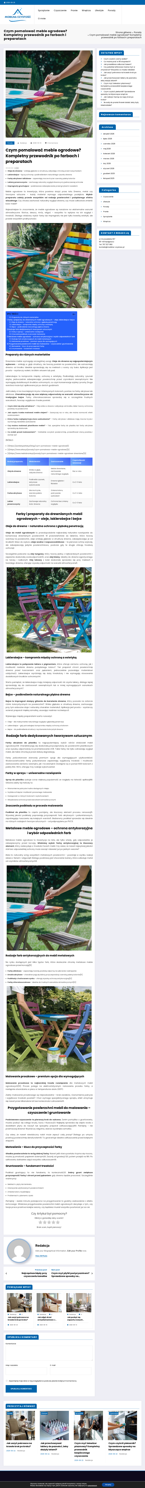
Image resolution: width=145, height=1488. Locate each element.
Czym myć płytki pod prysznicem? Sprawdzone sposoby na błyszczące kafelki (70, 1275)
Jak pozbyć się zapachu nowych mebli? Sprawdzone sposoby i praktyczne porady (76, 1318)
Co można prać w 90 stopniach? (117, 61)
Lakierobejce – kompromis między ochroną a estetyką (32, 325)
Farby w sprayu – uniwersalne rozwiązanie (28, 332)
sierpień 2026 (108, 134)
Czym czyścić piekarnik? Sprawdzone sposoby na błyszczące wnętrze (122, 1446)
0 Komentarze (52, 143)
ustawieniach (92, 1486)
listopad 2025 (108, 178)
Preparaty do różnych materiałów (25, 317)
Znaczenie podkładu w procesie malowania (28, 334)
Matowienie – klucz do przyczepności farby (28, 346)
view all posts (41, 1256)
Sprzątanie (44, 10)
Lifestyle (99, 10)
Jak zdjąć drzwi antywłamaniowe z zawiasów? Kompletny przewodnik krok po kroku (47, 1318)
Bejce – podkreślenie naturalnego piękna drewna (30, 327)
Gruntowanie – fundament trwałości (26, 349)
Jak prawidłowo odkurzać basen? (118, 64)
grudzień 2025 (109, 173)
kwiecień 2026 (109, 153)
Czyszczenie (60, 10)
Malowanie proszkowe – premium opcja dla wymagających (34, 341)
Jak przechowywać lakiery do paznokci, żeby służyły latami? (54, 1446)
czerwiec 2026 (109, 143)
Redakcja (23, 143)
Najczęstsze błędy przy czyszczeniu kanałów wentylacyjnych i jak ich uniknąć (29, 1275)
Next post (55, 1270)
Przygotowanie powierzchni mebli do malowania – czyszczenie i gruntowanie (41, 344)
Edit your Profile (74, 1251)
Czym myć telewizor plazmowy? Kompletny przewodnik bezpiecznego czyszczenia (116, 86)
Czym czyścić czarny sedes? (115, 59)
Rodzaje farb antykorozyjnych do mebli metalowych (31, 339)
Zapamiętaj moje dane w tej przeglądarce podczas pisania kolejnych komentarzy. (43, 1381)
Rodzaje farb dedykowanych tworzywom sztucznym (30, 329)
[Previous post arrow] (6, 1273)
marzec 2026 (108, 158)
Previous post (41, 1270)
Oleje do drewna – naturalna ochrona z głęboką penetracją (34, 322)
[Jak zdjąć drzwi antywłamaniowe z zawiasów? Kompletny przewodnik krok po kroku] (49, 1302)
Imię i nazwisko (12, 1365)
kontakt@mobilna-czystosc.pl (111, 247)
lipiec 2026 (107, 138)
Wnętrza (86, 10)
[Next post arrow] (92, 1273)
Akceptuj (108, 1485)
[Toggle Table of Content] (72, 314)
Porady (111, 10)
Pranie (74, 10)
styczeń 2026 (108, 168)
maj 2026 (107, 148)
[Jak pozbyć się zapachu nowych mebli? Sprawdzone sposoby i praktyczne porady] (78, 1302)
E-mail (52, 1365)
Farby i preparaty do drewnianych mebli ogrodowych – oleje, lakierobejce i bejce (41, 320)
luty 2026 (107, 163)
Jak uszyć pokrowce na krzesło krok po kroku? (18, 1318)
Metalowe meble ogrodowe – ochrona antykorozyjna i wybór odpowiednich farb (41, 336)
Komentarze (11, 1343)
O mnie (42, 18)
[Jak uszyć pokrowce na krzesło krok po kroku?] (19, 1302)
